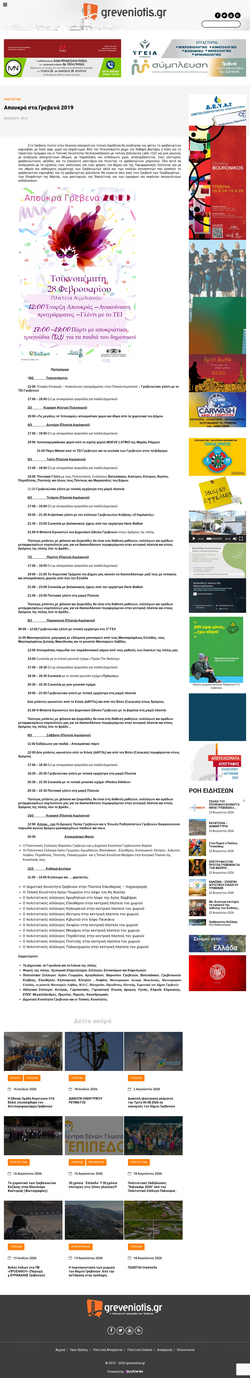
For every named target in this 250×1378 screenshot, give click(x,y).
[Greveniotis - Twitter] (224, 15)
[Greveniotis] (125, 11)
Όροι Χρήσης (79, 1350)
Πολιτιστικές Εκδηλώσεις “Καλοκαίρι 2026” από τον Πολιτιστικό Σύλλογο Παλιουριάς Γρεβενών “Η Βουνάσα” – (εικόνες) (152, 1187)
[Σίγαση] (235, 539)
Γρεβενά (32, 1078)
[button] (217, 526)
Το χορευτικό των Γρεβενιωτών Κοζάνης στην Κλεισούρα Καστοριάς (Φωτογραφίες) (32, 1187)
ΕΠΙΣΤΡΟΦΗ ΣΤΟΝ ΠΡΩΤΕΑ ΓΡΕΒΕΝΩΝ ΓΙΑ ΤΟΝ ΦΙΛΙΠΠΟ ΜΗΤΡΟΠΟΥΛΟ (224, 865)
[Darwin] (134, 1371)
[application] (217, 527)
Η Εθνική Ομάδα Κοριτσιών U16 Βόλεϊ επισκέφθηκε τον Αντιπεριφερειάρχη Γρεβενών (31, 1102)
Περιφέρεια (96, 1162)
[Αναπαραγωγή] (194, 539)
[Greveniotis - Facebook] (218, 15)
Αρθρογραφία (80, 1246)
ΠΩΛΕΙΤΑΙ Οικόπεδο (142, 1267)
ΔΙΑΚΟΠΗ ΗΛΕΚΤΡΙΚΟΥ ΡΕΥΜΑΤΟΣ (85, 1100)
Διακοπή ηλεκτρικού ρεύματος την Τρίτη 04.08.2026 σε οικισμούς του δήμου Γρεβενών (151, 1102)
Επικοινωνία (186, 1350)
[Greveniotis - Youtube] (231, 15)
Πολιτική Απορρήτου (107, 1350)
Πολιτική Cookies (139, 1350)
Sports (15, 1078)
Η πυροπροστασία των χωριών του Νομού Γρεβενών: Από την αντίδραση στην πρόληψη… (92, 1271)
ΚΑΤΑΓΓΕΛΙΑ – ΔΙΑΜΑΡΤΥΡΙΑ (218, 825)
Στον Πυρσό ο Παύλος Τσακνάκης (223, 845)
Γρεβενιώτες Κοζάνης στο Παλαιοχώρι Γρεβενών (223, 925)
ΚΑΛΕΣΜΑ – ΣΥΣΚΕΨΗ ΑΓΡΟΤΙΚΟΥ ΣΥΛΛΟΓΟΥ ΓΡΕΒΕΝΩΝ (223, 885)
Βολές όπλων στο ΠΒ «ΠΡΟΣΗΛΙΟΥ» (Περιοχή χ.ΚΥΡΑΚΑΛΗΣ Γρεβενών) (26, 1271)
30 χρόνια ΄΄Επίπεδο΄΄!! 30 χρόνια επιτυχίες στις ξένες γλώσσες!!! (93, 1185)
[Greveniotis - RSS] (238, 15)
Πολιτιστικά (18, 1162)
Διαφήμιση (164, 1350)
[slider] (214, 539)
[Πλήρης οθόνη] (241, 539)
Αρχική (60, 1350)
